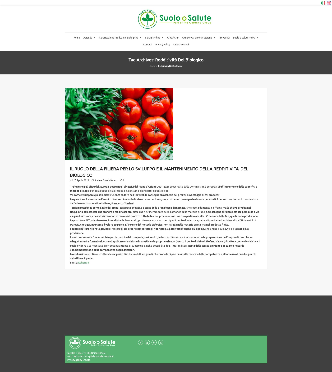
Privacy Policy (162, 44)
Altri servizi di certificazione (197, 37)
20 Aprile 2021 (81, 180)
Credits (86, 360)
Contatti (147, 44)
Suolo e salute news (244, 37)
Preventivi (224, 37)
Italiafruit (83, 262)
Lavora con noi (181, 44)
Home (77, 37)
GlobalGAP (173, 37)
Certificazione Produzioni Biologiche (118, 37)
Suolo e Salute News (105, 180)
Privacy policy (74, 360)
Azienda (87, 37)
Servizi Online (152, 37)
